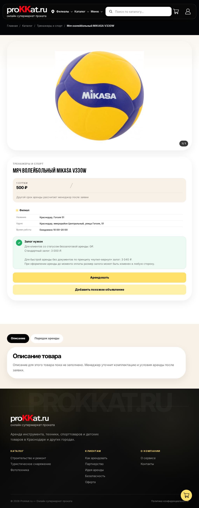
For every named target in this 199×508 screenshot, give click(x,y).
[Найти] (111, 11)
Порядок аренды (47, 338)
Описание (18, 338)
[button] (61, 11)
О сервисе (148, 458)
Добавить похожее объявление (99, 289)
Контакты (147, 464)
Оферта (90, 482)
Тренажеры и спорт (49, 25)
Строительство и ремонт (28, 458)
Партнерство (94, 464)
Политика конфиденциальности (170, 501)
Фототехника (19, 470)
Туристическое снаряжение (30, 464)
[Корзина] (176, 11)
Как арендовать (96, 458)
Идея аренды (94, 470)
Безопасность (95, 476)
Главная (12, 25)
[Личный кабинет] (188, 11)
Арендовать (99, 277)
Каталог (27, 25)
